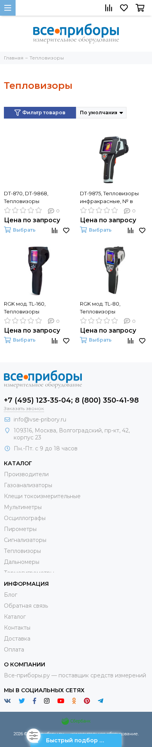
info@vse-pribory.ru (40, 419)
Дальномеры (21, 561)
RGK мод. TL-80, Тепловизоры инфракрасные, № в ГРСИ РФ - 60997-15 (106, 308)
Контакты (17, 627)
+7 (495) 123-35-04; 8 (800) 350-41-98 (71, 400)
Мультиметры (23, 507)
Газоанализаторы (28, 485)
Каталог (15, 616)
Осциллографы (25, 518)
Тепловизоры (22, 550)
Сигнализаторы (25, 540)
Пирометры (20, 529)
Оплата (14, 649)
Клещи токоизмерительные (42, 496)
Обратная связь (26, 605)
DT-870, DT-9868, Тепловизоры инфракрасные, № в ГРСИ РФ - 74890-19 (30, 197)
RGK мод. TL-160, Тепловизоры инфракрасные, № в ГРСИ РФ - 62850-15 (30, 308)
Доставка (17, 638)
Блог (10, 594)
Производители (26, 474)
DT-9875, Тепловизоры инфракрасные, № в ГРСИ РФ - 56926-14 (109, 197)
